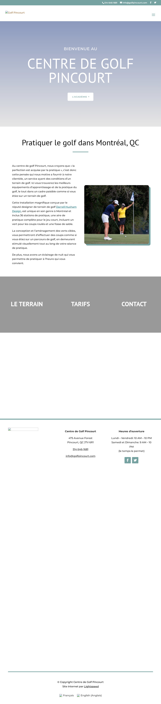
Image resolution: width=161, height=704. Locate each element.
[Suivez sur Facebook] (128, 460)
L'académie (79, 96)
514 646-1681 (110, 2)
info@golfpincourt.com (80, 456)
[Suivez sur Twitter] (135, 460)
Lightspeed (91, 686)
